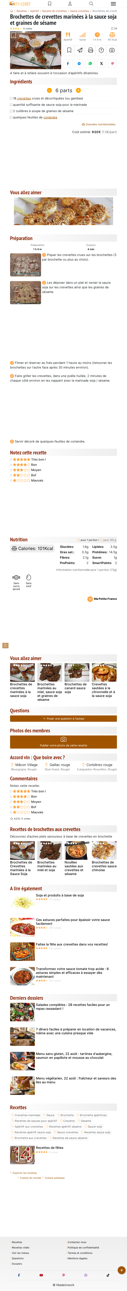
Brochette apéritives (93, 1115)
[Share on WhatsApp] (90, 63)
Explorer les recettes (25, 1172)
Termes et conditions (80, 1253)
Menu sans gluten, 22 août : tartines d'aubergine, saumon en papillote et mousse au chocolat (74, 1056)
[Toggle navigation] (113, 4)
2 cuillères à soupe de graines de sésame (43, 111)
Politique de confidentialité (83, 1247)
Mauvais (36, 480)
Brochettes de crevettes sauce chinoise (104, 866)
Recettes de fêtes (49, 1148)
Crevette (69, 1120)
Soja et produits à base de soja (60, 895)
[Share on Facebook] (68, 63)
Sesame (86, 1120)
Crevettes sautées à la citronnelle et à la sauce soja (103, 690)
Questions (18, 1258)
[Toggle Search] (91, 3)
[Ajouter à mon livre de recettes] (69, 50)
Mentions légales (77, 1258)
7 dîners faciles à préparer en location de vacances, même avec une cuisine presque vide (76, 1031)
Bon (33, 465)
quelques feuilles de (35, 117)
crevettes (24, 98)
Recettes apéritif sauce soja (33, 1132)
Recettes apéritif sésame (65, 1126)
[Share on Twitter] (101, 63)
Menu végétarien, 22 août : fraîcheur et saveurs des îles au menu (76, 1080)
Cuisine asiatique (55, 1177)
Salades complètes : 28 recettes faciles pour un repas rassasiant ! (73, 1007)
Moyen (35, 470)
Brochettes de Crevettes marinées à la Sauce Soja (21, 868)
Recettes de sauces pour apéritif (36, 1120)
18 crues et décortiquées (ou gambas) (48, 98)
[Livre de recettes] (49, 3)
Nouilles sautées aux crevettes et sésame (74, 868)
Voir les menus (20, 1253)
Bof (33, 475)
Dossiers (17, 1263)
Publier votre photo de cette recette (63, 745)
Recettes (17, 1242)
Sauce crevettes (67, 1132)
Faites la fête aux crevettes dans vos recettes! (72, 944)
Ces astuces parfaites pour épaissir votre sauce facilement (73, 922)
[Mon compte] (70, 3)
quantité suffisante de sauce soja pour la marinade (50, 105)
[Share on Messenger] (79, 63)
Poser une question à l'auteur (65, 718)
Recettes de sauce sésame (70, 1138)
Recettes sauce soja (97, 1132)
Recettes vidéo (20, 1247)
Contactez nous (77, 1242)
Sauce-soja (95, 1126)
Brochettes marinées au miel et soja (46, 866)
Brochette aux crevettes (30, 1138)
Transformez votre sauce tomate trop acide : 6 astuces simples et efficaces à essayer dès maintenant (72, 972)
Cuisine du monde (30, 1177)
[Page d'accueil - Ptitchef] (11, 10)
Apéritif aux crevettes (29, 1126)
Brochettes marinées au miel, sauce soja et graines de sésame (49, 692)
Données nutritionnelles (100, 124)
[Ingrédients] (5, 645)
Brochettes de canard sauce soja (76, 688)
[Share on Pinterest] (112, 63)
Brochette (67, 1115)
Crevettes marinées (27, 1115)
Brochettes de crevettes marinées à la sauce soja (21, 690)
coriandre (50, 117)
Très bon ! (38, 459)
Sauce (50, 1115)
